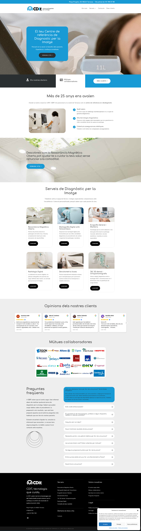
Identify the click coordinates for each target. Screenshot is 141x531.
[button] (138, 510)
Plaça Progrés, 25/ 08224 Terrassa (81, 2)
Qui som (84, 8)
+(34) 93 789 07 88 (31, 513)
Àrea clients (110, 8)
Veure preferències (132, 524)
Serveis (91, 8)
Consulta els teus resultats (64, 504)
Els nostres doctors (38, 80)
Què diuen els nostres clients (96, 493)
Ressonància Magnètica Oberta (65, 487)
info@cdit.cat (29, 510)
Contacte (101, 8)
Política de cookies (113, 528)
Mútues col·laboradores (70, 80)
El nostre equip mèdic (94, 487)
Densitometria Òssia (62, 495)
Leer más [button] (18, 329)
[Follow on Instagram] (27, 518)
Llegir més (33, 243)
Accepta (105, 524)
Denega (119, 524)
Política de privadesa (123, 528)
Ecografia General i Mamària (64, 493)
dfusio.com (71, 528)
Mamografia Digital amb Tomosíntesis (66, 490)
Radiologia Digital (61, 501)
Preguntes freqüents (93, 495)
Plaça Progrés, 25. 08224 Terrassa (35, 507)
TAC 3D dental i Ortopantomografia (66, 498)
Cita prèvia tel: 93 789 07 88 (105, 2)
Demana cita (46, 55)
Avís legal (91, 510)
